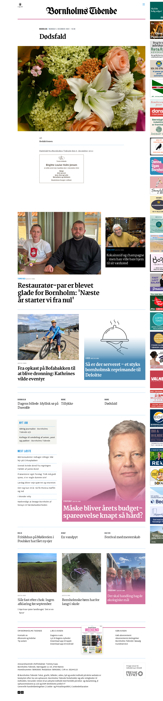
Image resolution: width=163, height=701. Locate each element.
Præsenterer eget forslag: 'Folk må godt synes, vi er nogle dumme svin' (37, 476)
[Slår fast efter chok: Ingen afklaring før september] (37, 572)
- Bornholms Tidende (37, 439)
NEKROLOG (43, 29)
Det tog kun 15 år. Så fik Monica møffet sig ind (36, 489)
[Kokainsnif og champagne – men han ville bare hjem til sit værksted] (125, 232)
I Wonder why (24, 496)
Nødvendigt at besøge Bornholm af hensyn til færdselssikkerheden (34, 503)
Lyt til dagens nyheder (60, 638)
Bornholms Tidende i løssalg (128, 641)
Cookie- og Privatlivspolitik (58, 686)
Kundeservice (121, 644)
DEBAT (63, 533)
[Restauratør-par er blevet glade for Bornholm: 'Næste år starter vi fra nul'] (59, 243)
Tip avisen (22, 641)
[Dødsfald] (81, 88)
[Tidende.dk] (81, 11)
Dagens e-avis (56, 635)
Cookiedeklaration (80, 686)
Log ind (20, 7)
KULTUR (107, 533)
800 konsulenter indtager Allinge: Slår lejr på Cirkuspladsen (35, 458)
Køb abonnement (123, 635)
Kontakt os (22, 635)
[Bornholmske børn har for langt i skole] (81, 572)
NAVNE (63, 399)
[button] (143, 4)
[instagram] (22, 692)
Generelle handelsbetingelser (31, 686)
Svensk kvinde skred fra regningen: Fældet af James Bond (34, 467)
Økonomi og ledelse (27, 638)
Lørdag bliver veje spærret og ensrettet (37, 483)
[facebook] (19, 692)
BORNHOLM (22, 399)
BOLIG (20, 533)
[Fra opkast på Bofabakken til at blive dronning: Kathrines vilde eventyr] (48, 337)
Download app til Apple (61, 641)
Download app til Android (61, 644)
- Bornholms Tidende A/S (33, 430)
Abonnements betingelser (127, 638)
